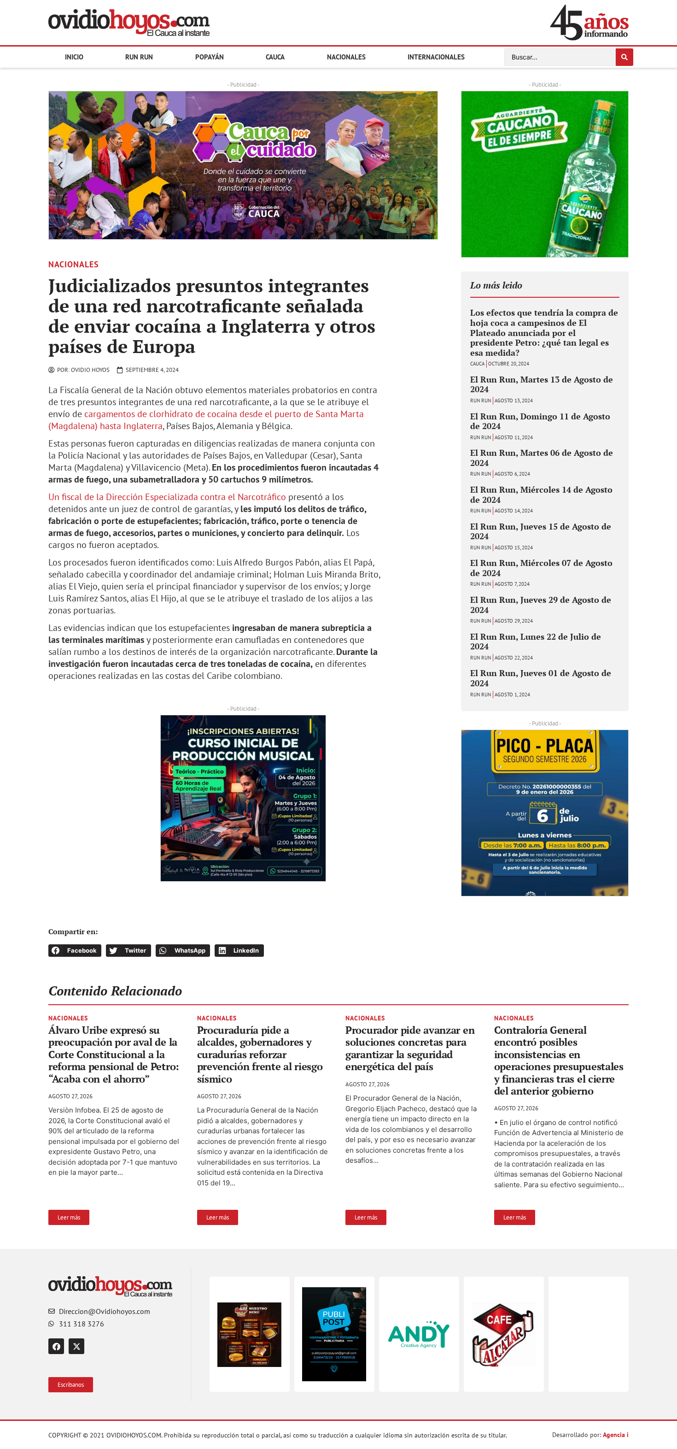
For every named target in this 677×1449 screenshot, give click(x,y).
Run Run (139, 57)
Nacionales (346, 57)
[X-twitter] (76, 1346)
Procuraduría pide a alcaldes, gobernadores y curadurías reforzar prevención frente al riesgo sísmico (260, 1054)
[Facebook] (56, 1346)
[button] (60, 165)
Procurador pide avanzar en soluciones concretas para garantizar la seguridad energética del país (409, 1048)
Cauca (275, 57)
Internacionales (436, 57)
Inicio (74, 57)
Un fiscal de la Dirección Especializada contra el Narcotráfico (167, 497)
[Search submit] (624, 57)
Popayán (209, 57)
